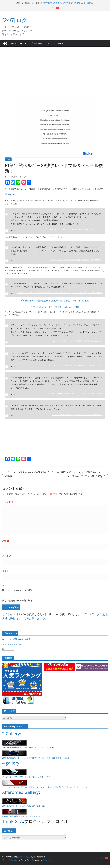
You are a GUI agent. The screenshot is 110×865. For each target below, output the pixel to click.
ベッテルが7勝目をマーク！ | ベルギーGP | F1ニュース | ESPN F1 (77, 414)
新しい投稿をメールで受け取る (17, 600)
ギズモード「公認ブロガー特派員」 (17, 639)
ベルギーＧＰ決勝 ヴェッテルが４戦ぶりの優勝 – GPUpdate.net (77, 341)
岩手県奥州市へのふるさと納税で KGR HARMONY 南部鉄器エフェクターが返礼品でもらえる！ (67, 4)
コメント (7, 502)
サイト (5, 570)
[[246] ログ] (5, 43)
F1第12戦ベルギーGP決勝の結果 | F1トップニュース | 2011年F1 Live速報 (73, 393)
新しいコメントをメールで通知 (17, 590)
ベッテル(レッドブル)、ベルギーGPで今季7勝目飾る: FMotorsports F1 (75, 229)
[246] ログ (14, 20)
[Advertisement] (55, 67)
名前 (5, 540)
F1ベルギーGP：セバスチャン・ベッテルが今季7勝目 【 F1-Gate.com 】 (74, 365)
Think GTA (12, 821)
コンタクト (58, 43)
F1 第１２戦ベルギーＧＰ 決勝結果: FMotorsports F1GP (55, 307)
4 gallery (10, 763)
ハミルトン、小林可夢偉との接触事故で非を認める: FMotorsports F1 (76, 260)
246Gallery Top (18, 43)
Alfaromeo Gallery (20, 792)
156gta (24, 177)
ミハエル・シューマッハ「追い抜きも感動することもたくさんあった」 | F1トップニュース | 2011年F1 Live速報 (59, 292)
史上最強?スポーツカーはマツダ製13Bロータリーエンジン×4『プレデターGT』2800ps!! (81, 474)
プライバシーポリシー (40, 43)
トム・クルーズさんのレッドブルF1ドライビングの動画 (29, 474)
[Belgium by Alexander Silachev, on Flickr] (9, 194)
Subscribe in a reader (12, 644)
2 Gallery (11, 733)
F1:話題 (8, 159)
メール (6, 555)
